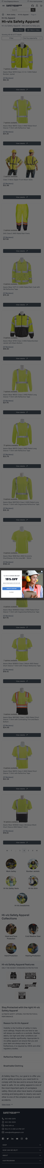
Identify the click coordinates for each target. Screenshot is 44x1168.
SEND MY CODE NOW (11, 588)
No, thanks (12, 592)
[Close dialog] (42, 571)
